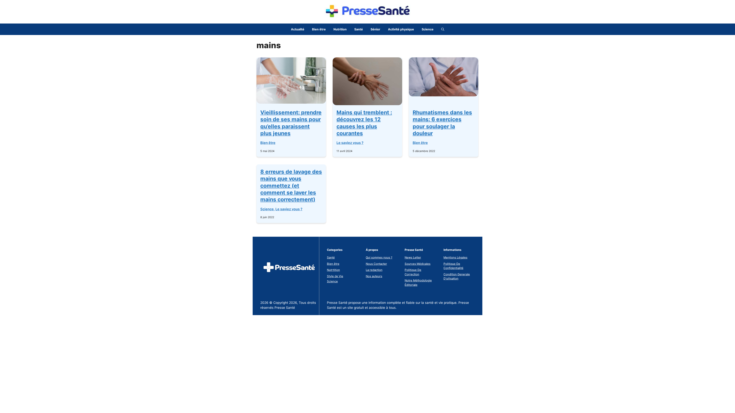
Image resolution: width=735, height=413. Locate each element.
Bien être (319, 29)
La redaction (374, 270)
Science (428, 29)
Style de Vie (335, 276)
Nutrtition (333, 270)
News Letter (413, 257)
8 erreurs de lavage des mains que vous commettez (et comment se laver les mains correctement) (291, 185)
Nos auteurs (374, 276)
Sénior (375, 29)
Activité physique (401, 29)
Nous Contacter (376, 264)
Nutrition (340, 29)
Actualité (297, 29)
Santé (358, 29)
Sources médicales (417, 264)
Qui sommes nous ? (379, 257)
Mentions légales (455, 257)
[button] (442, 29)
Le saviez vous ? (349, 143)
